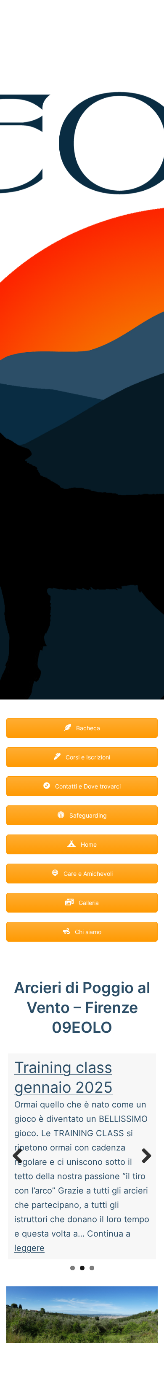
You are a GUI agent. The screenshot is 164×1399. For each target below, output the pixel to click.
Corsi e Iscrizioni (87, 757)
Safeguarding (87, 815)
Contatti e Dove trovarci (87, 786)
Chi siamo (87, 931)
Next (143, 1156)
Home (88, 844)
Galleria (88, 902)
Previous (20, 1156)
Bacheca (87, 728)
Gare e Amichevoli (87, 873)
